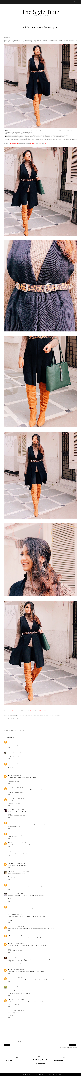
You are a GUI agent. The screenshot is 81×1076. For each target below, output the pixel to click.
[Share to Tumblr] (24, 730)
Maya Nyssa (10, 863)
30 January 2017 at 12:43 (18, 775)
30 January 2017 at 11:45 (18, 763)
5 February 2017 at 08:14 (22, 957)
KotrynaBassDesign (55, 1074)
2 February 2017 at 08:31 (23, 871)
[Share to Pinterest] (21, 730)
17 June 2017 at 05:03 (19, 1010)
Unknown (10, 763)
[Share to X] (16, 730)
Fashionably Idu (12, 752)
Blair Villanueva (12, 842)
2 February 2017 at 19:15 (18, 884)
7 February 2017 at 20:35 (18, 977)
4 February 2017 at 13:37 (18, 926)
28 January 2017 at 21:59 (21, 752)
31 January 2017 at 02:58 (18, 798)
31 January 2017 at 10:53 (18, 809)
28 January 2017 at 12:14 (17, 741)
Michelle (10, 999)
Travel (39, 2)
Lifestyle (48, 2)
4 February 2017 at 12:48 (16, 914)
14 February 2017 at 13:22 (18, 986)
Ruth (9, 822)
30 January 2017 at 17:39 (17, 787)
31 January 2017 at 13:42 (16, 822)
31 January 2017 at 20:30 (18, 833)
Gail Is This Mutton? (12, 871)
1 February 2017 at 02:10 (21, 842)
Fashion (31, 2)
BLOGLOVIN (17, 803)
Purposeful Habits (12, 935)
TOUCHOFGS (10, 803)
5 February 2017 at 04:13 (22, 935)
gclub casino (10, 1015)
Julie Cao (10, 906)
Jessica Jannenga (12, 957)
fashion (8, 730)
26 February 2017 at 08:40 (18, 999)
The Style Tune (40, 11)
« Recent (7, 1044)
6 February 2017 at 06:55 (18, 969)
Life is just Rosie (11, 767)
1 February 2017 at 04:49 (19, 851)
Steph (9, 914)
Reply (9, 747)
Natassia (10, 986)
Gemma (9, 893)
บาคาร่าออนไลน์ (11, 1014)
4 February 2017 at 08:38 (18, 906)
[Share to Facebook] (19, 730)
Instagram (10, 769)
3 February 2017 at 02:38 (17, 893)
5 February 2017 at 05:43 (18, 943)
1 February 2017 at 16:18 (19, 863)
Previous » (72, 1044)
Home (23, 2)
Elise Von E (10, 809)
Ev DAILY (10, 741)
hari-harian (10, 920)
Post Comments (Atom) (72, 1047)
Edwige (9, 787)
